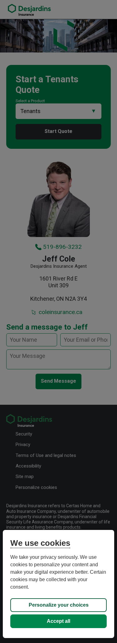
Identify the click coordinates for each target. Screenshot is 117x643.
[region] (58, 584)
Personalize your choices (59, 605)
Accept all (58, 621)
